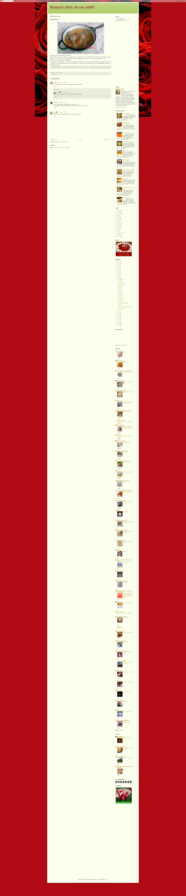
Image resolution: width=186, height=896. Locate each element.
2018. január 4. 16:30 (65, 92)
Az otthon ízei (120, 351)
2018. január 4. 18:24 (62, 112)
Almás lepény (125, 178)
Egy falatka (119, 670)
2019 (118, 275)
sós (117, 231)
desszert (118, 214)
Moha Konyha (120, 612)
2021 (118, 271)
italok (118, 220)
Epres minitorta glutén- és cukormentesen (125, 613)
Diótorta (124, 481)
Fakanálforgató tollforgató (123, 720)
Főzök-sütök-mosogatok (122, 581)
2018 (118, 277)
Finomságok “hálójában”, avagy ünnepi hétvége (125, 437)
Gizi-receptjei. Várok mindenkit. (124, 371)
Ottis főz (119, 626)
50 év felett (119, 690)
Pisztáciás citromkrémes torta (127, 472)
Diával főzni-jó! (120, 571)
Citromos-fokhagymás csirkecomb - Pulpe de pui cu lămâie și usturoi (128, 427)
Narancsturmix (126, 511)
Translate (125, 20)
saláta (118, 229)
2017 (118, 312)
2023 (118, 267)
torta (118, 234)
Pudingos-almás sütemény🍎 (128, 382)
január (119, 299)
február (120, 297)
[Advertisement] (126, 45)
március (120, 295)
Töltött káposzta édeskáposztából (126, 160)
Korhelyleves (120, 309)
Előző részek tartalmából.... (128, 672)
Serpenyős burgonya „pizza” (128, 632)
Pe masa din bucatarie (122, 651)
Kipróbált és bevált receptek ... (124, 480)
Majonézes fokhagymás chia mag (125, 307)
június (119, 289)
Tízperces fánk (121, 301)
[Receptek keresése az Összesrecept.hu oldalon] (121, 345)
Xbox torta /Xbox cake (127, 711)
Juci (58, 92)
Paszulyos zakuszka (127, 132)
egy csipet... (119, 680)
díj (117, 215)
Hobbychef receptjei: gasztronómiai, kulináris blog (125, 591)
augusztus (120, 285)
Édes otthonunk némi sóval (123, 460)
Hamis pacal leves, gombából (129, 169)
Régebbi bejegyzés (107, 139)
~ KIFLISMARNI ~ (127, 442)
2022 (118, 269)
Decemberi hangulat (127, 738)
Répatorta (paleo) (126, 617)
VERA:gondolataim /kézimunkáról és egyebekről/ (125, 767)
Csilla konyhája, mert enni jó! (123, 410)
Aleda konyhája (120, 425)
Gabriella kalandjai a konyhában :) (125, 490)
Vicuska (55, 82)
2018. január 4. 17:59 (61, 102)
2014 (118, 318)
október (120, 281)
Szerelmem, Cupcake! (127, 681)
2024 (118, 265)
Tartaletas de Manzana (127, 603)
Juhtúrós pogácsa (126, 362)
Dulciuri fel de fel (121, 420)
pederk (97, 879)
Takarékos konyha (121, 381)
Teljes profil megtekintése (121, 107)
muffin (118, 227)
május (119, 291)
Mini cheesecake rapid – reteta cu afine (124, 421)
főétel (118, 219)
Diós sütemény (126, 582)
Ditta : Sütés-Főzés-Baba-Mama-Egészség (124, 560)
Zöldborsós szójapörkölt (123, 303)
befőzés (118, 210)
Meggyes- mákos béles (127, 411)
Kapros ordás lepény (127, 197)
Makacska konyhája (121, 500)
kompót (118, 224)
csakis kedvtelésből (121, 641)
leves (55, 74)
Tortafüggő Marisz (121, 540)
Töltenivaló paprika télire (128, 141)
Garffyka (119, 435)
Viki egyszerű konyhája (122, 520)
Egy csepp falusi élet (121, 756)
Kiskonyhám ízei (120, 631)
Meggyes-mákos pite (127, 462)
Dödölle (119, 305)
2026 (118, 262)
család (118, 212)
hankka (118, 510)
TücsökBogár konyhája (122, 616)
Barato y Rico (120, 602)
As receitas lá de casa (121, 746)
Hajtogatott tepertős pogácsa (127, 502)
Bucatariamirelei (120, 700)
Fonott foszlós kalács (127, 491)
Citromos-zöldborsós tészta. (128, 372)
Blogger (105, 879)
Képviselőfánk (126, 642)
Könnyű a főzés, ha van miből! (72, 6)
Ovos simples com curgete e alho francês (128, 748)
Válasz (55, 86)
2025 (118, 264)
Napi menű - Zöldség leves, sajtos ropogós (128, 522)
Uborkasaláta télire (126, 113)
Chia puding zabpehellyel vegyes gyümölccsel (128, 402)
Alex (124, 768)
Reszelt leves (125, 150)
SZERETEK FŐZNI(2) (122, 390)
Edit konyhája (120, 710)
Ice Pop (124, 352)
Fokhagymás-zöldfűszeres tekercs (128, 542)
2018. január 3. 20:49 (62, 82)
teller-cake (119, 400)
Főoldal (80, 139)
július (119, 287)
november (120, 279)
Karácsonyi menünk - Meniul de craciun (127, 722)
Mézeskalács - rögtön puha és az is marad (128, 532)
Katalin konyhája (121, 361)
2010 (118, 325)
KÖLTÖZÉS (119, 627)
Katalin (55, 102)
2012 (118, 321)
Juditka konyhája (121, 441)
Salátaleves (125, 452)
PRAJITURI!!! (126, 701)
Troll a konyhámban (121, 661)
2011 (118, 323)
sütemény (119, 233)
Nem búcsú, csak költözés (128, 757)
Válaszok (57, 89)
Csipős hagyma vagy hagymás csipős (129, 188)
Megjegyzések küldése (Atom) (62, 141)
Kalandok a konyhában (122, 530)
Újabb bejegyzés (53, 139)
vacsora (118, 236)
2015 (118, 315)
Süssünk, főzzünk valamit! (123, 451)
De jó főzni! (119, 730)
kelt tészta (119, 222)
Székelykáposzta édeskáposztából (126, 123)
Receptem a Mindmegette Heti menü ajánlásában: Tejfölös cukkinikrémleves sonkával (128, 595)
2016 (118, 314)
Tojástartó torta (126, 562)
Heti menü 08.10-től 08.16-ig (128, 392)
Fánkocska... (125, 551)
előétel (118, 217)
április (119, 293)
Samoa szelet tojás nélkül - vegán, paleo (128, 662)
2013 (118, 319)
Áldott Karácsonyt (126, 691)
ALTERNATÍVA (120, 736)
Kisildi (118, 470)
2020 (118, 273)
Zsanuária (119, 550)
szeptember (120, 283)
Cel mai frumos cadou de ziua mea (128, 652)
